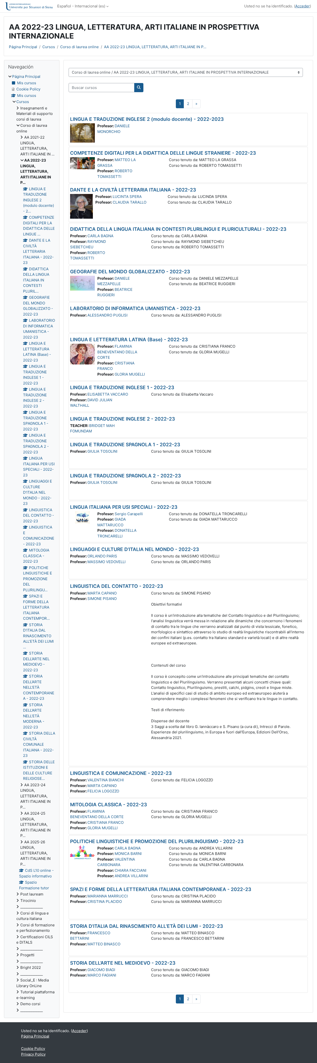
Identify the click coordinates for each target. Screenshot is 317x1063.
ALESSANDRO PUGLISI (107, 315)
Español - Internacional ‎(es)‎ (81, 6)
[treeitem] (31, 543)
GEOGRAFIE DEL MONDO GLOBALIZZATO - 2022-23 (130, 272)
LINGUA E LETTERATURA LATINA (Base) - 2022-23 (129, 339)
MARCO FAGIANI (101, 975)
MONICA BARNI (128, 853)
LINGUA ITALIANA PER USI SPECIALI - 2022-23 (124, 507)
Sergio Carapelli (129, 513)
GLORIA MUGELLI (130, 374)
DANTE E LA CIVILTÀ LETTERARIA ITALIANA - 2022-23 (133, 190)
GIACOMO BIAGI (101, 969)
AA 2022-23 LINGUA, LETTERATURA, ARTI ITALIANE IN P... (155, 46)
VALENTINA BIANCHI (105, 780)
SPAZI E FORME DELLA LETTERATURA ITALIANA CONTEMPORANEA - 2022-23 (160, 889)
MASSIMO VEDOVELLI (106, 561)
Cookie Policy (33, 1048)
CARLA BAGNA (100, 236)
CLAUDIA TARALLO (129, 202)
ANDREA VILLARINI (131, 875)
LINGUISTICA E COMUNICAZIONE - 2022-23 (121, 773)
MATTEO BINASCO (103, 944)
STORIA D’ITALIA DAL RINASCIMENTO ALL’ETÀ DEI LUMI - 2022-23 (146, 926)
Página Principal (23, 46)
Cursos (48, 46)
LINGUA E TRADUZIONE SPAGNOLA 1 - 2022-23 (125, 444)
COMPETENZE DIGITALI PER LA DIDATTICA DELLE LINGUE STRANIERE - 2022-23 (163, 153)
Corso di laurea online (79, 46)
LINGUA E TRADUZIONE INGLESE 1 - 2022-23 (122, 387)
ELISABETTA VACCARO (107, 394)
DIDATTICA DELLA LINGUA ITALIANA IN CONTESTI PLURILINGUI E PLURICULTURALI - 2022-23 (178, 229)
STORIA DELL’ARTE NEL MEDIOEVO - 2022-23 (123, 963)
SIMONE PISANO (102, 598)
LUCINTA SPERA (127, 196)
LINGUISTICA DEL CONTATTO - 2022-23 (116, 586)
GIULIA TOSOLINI (102, 451)
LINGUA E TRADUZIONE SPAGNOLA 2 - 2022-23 (125, 476)
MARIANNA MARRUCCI (107, 896)
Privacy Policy (33, 1054)
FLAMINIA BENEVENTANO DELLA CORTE (117, 352)
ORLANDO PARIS (102, 556)
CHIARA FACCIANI (130, 870)
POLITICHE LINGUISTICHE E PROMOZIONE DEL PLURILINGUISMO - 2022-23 (157, 841)
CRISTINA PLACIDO (104, 901)
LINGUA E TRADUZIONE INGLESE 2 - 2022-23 (122, 419)
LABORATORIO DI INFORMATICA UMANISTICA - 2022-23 (135, 308)
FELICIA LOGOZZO (103, 791)
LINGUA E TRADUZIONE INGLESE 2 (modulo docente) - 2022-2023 (147, 119)
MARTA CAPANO (102, 593)
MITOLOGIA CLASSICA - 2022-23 (108, 805)
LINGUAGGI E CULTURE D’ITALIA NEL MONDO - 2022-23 (134, 549)
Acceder (302, 6)
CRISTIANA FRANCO (105, 822)
